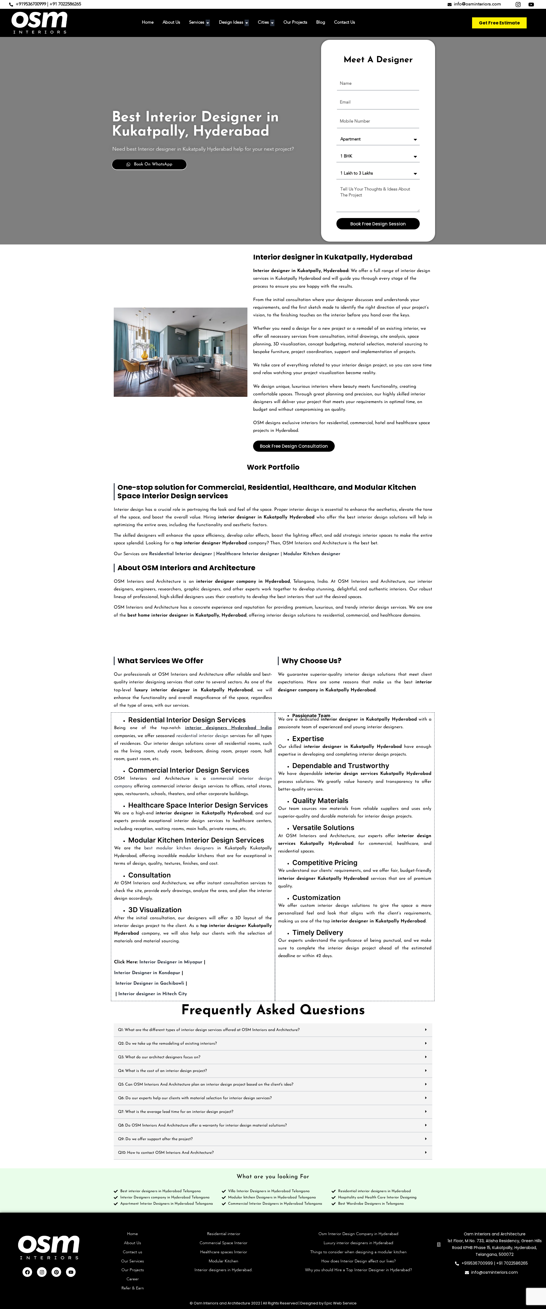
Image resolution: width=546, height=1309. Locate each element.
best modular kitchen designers (179, 848)
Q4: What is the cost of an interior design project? (162, 1071)
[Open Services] (208, 23)
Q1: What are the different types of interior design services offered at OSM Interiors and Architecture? (208, 1030)
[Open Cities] (272, 23)
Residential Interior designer (180, 554)
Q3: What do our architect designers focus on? (159, 1057)
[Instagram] (42, 1272)
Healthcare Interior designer (247, 554)
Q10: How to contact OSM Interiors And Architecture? (166, 1153)
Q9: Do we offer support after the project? (155, 1139)
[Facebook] (27, 1272)
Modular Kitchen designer (311, 554)
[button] (273, 1030)
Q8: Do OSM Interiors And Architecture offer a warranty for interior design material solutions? (202, 1125)
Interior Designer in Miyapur (170, 962)
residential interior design (202, 736)
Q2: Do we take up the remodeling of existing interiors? (167, 1044)
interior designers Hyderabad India (228, 728)
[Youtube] (71, 1272)
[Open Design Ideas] (247, 23)
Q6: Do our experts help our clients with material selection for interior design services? (195, 1098)
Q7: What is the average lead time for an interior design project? (175, 1112)
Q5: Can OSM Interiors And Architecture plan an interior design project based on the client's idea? (205, 1084)
